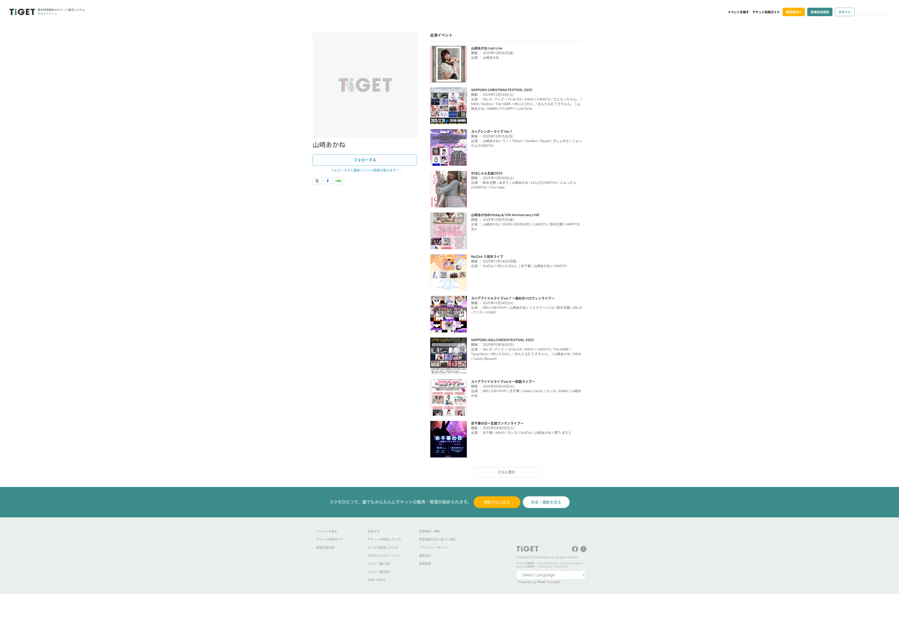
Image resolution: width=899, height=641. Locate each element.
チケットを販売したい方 (384, 539)
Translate (553, 582)
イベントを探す (738, 12)
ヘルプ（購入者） (380, 563)
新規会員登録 (820, 12)
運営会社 (425, 555)
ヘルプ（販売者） (380, 572)
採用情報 (425, 563)
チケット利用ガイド (766, 12)
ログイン (845, 12)
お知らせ (374, 531)
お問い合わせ (377, 580)
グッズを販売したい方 (383, 547)
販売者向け (793, 12)
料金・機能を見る (546, 502)
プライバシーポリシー (434, 547)
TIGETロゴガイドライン (384, 555)
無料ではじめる (497, 502)
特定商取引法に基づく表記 (437, 539)
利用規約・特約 (429, 531)
